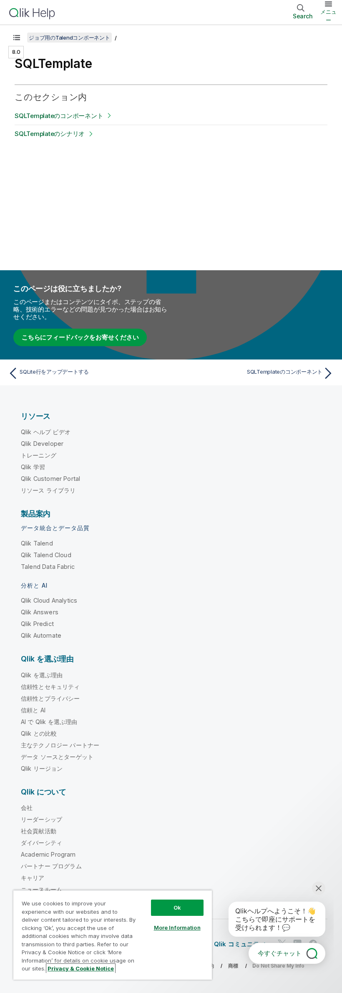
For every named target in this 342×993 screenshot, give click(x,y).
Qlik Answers (39, 612)
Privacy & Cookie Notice (81, 968)
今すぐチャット (280, 953)
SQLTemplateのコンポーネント (59, 116)
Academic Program (48, 854)
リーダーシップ (41, 819)
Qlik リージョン (42, 768)
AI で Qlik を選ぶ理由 (49, 721)
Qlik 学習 (33, 466)
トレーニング (38, 455)
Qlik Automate (41, 635)
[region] (112, 935)
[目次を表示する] (16, 37)
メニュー (328, 15)
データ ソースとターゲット (57, 756)
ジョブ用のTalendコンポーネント (69, 37)
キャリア (33, 877)
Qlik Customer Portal (50, 478)
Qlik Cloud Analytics (49, 600)
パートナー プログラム (51, 866)
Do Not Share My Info (278, 966)
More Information (177, 927)
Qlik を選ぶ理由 (42, 675)
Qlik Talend (37, 543)
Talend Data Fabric (48, 566)
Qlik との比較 (39, 733)
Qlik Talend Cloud (46, 554)
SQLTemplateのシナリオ (50, 134)
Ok (177, 907)
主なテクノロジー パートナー (60, 745)
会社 (27, 807)
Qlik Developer (42, 443)
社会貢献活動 (38, 831)
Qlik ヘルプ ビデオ (45, 431)
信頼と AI (33, 710)
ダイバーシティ (41, 842)
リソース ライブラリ (48, 490)
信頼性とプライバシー (50, 698)
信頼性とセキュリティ (50, 686)
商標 (233, 966)
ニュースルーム (41, 889)
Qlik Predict (37, 623)
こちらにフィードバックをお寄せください (80, 337)
